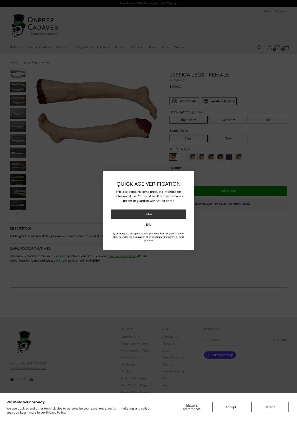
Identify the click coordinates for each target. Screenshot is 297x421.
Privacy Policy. (56, 413)
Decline (270, 407)
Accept (231, 407)
